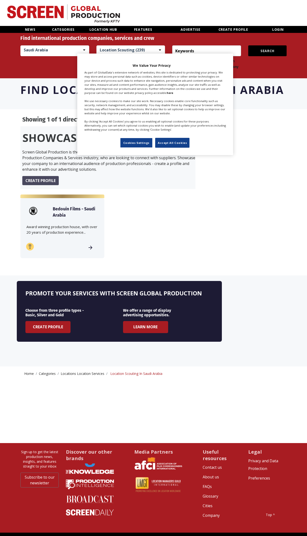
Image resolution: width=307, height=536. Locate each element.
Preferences (259, 478)
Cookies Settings (136, 143)
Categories (47, 373)
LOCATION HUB (103, 29)
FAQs (207, 486)
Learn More (145, 326)
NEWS (30, 29)
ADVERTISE (190, 29)
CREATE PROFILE (233, 29)
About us (211, 477)
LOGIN (278, 29)
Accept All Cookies (172, 143)
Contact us (212, 467)
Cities (208, 505)
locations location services (82, 373)
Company (211, 515)
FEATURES (143, 29)
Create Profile (48, 326)
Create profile (40, 180)
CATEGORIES (63, 29)
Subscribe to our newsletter (40, 480)
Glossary (210, 496)
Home (29, 373)
